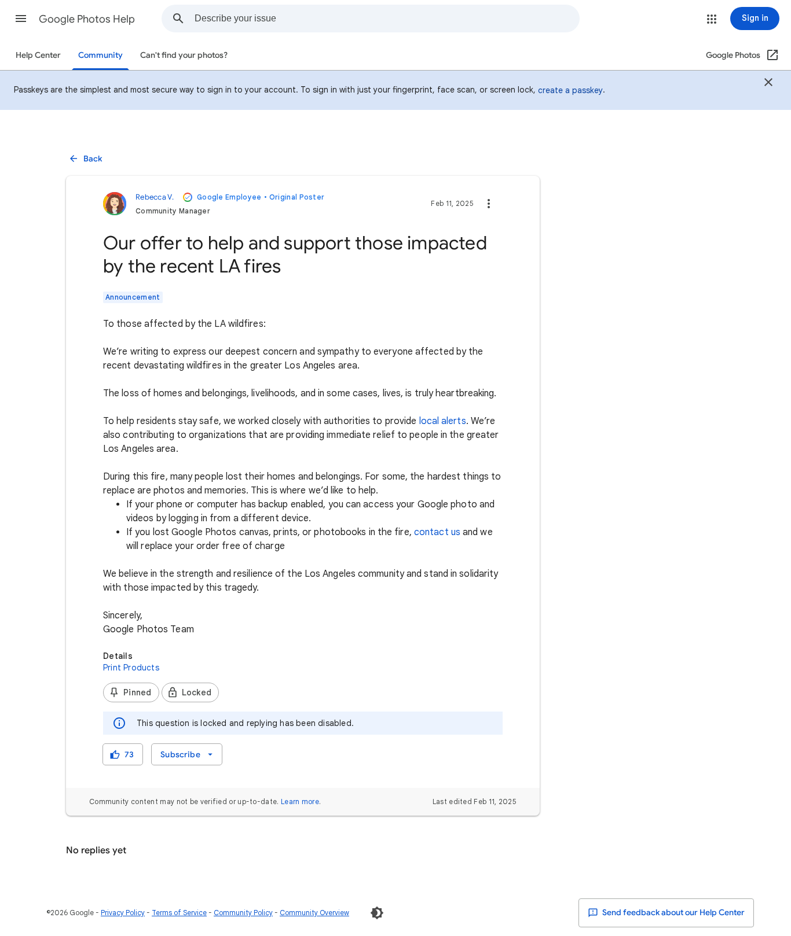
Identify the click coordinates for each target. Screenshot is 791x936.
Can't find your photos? (184, 55)
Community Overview (314, 912)
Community (100, 55)
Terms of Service (179, 912)
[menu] (186, 754)
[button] (21, 18)
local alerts (442, 421)
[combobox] (387, 18)
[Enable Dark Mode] (377, 913)
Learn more (300, 801)
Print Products (131, 667)
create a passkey (570, 90)
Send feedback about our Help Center (672, 912)
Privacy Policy (123, 912)
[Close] (768, 84)
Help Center (38, 55)
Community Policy (243, 912)
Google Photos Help (87, 19)
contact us (437, 532)
